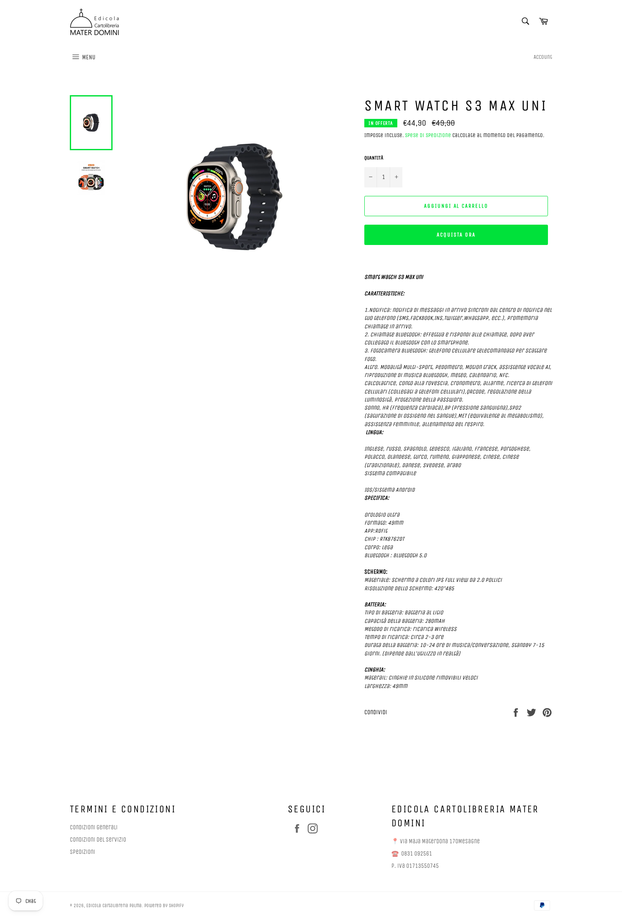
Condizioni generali (94, 827)
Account (543, 57)
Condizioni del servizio (98, 839)
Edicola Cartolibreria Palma (114, 905)
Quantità (373, 158)
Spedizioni (82, 852)
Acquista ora (456, 234)
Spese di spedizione (428, 135)
